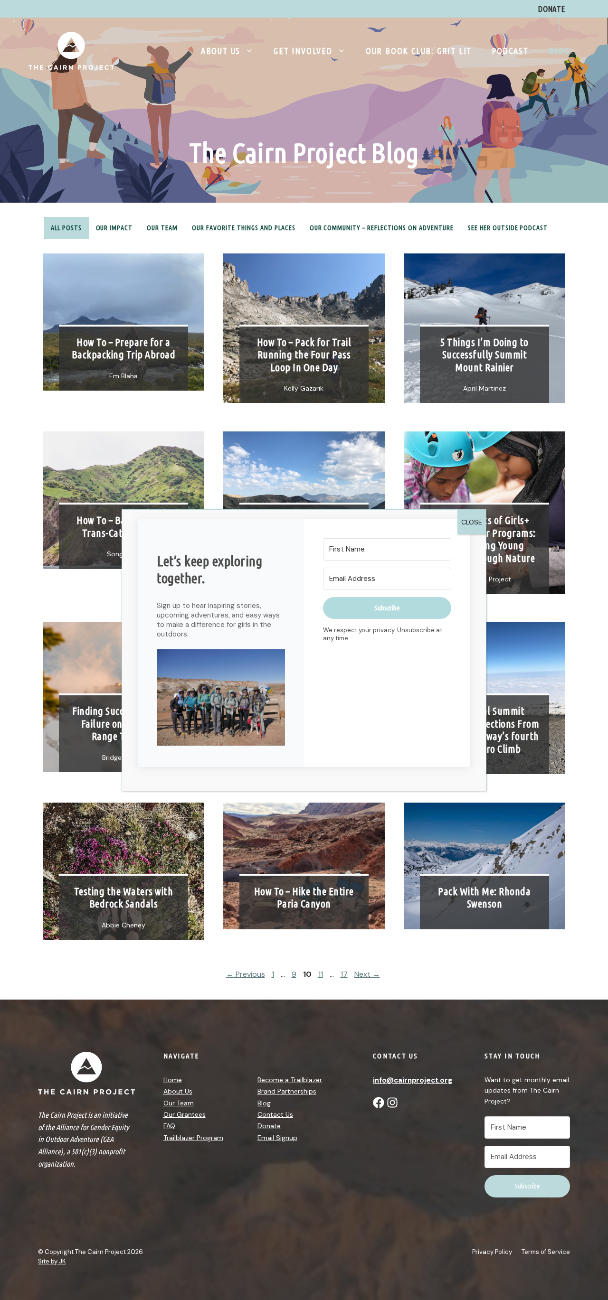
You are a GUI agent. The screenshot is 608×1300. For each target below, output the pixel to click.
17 (345, 974)
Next (367, 974)
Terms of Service (546, 1252)
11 (321, 974)
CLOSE (471, 522)
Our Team (162, 228)
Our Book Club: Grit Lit (419, 51)
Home (172, 1080)
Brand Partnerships (286, 1091)
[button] (221, 698)
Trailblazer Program (193, 1137)
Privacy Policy (492, 1252)
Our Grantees (184, 1114)
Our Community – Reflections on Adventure (382, 228)
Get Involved (303, 51)
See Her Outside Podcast (508, 228)
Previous (245, 974)
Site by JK (52, 1261)
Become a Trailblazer (289, 1080)
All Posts (66, 228)
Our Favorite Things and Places (243, 228)
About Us (220, 51)
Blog (559, 51)
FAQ (169, 1126)
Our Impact (114, 228)
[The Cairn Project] (71, 50)
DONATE (551, 8)
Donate (269, 1126)
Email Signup (277, 1137)
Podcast (510, 51)
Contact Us (275, 1114)
